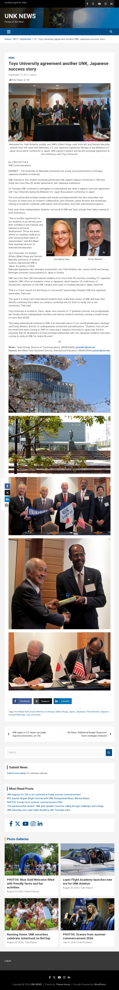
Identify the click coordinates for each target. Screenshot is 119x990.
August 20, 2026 (71, 888)
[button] (6, 505)
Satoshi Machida (17, 715)
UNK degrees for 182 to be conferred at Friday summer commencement (44, 794)
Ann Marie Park (21, 711)
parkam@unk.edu (101, 350)
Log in (8, 960)
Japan (72, 711)
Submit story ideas (16, 773)
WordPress (100, 984)
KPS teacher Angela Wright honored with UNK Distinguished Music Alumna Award (48, 798)
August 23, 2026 (15, 891)
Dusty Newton (37, 711)
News (12, 58)
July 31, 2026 (69, 942)
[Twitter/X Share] (7, 492)
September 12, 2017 (19, 75)
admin (33, 75)
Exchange (49, 711)
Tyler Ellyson (87, 888)
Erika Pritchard (32, 891)
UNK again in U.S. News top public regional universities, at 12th (29, 734)
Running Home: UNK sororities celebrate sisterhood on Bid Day (28, 936)
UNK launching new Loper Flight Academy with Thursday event (38, 810)
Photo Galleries (18, 839)
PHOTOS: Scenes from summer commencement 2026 (34, 802)
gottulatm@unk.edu (85, 347)
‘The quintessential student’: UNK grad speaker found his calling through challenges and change (55, 806)
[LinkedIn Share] (7, 499)
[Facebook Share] (7, 486)
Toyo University (33, 715)
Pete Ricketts (92, 711)
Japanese (81, 711)
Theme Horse (63, 984)
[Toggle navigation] (9, 31)
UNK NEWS (20, 16)
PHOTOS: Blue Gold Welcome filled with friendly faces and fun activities (30, 883)
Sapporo (104, 711)
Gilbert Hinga (61, 711)
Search (109, 752)
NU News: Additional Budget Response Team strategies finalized (87, 734)
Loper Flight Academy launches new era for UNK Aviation (87, 881)
